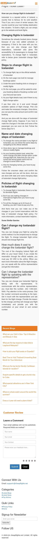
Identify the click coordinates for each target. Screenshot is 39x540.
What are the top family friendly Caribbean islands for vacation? (19, 367)
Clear (25, 466)
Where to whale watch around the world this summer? (19, 393)
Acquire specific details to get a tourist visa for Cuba (19, 375)
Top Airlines (7, 497)
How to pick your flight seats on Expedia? (18, 351)
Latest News (7, 495)
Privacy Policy (7, 507)
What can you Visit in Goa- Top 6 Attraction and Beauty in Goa (19, 335)
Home (5, 509)
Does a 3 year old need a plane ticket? (17, 400)
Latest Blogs (7, 493)
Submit (14, 466)
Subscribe (5, 522)
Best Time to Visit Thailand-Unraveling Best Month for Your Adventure (19, 358)
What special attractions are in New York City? (18, 384)
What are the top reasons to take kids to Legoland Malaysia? (18, 344)
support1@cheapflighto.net (17, 483)
